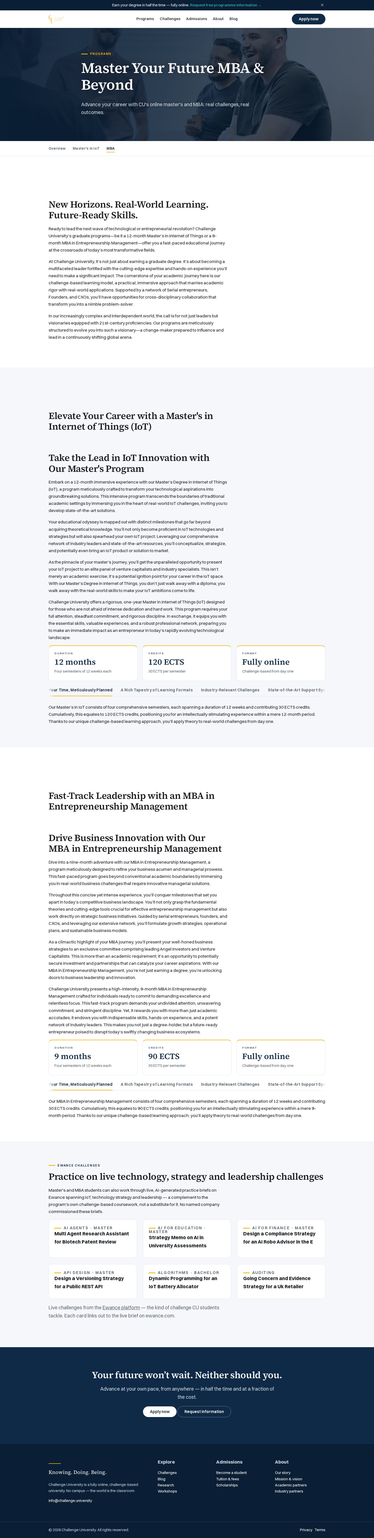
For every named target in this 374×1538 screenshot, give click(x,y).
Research (166, 1485)
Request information (204, 1411)
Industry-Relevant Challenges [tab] (230, 690)
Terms (320, 1530)
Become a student (231, 1472)
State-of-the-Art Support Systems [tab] (302, 690)
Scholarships (227, 1485)
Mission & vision (288, 1479)
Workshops (167, 1491)
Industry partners (289, 1491)
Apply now (309, 19)
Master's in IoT (86, 148)
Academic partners (291, 1485)
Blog (233, 18)
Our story (283, 1472)
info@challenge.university (70, 1500)
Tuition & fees (227, 1479)
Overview (57, 148)
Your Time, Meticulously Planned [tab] (80, 690)
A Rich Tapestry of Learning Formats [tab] (157, 690)
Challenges (170, 18)
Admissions (196, 18)
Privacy (306, 1530)
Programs (145, 18)
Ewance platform (121, 1307)
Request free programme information (226, 5)
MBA (111, 148)
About (218, 18)
